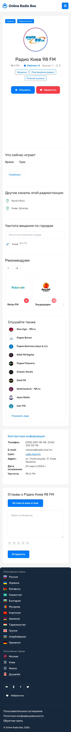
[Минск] (5, 668)
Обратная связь (13, 720)
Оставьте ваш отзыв (25, 503)
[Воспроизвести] (26, 300)
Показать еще (20, 415)
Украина (22, 72)
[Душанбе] (5, 674)
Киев (19, 244)
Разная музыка (35, 78)
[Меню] (65, 6)
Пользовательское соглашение (22, 711)
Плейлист (15, 174)
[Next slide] (16, 268)
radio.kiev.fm (33, 454)
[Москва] (5, 656)
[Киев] (5, 662)
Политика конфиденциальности (23, 715)
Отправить (18, 554)
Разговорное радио (43, 72)
